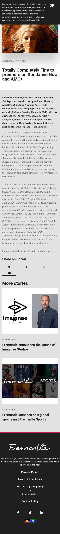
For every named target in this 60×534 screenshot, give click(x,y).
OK (52, 5)
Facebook (18, 512)
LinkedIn (41, 512)
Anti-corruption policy (29, 486)
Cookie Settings (36, 20)
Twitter (30, 512)
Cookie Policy (29, 501)
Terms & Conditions (30, 479)
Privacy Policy (30, 472)
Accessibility (30, 494)
